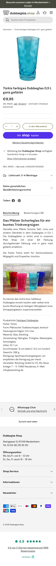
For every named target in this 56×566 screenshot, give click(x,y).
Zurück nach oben (28, 421)
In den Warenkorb (38, 126)
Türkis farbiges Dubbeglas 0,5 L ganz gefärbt (33, 29)
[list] (28, 58)
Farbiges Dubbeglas (27, 320)
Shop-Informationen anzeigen (21, 158)
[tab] (11, 213)
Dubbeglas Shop (17, 524)
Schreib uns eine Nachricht (32, 411)
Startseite (7, 29)
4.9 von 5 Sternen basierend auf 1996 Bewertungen (28, 549)
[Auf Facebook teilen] (13, 201)
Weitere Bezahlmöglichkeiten (28, 142)
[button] (44, 12)
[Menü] (51, 12)
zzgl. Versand (20, 103)
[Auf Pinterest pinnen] (19, 201)
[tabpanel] (28, 297)
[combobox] (28, 20)
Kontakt (28, 5)
